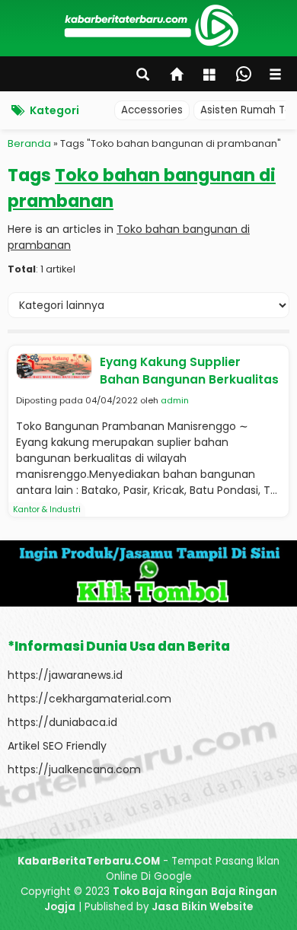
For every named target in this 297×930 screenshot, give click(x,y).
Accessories (152, 110)
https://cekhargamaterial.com (89, 698)
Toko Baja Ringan (160, 891)
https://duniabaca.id (62, 722)
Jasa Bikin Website (202, 907)
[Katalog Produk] (211, 76)
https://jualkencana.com (74, 769)
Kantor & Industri (47, 509)
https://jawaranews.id (65, 675)
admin (175, 400)
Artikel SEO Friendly (57, 745)
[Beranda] (177, 76)
